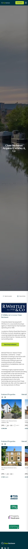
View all (24, 394)
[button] (26, 2)
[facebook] (2, 548)
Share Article (22, 296)
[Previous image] (2, 397)
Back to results (8, 296)
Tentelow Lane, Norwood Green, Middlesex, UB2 (9, 421)
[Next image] (5, 397)
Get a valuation (20, 2)
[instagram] (8, 548)
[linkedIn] (5, 548)
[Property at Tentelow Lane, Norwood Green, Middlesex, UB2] (11, 409)
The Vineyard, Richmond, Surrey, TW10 (9, 468)
